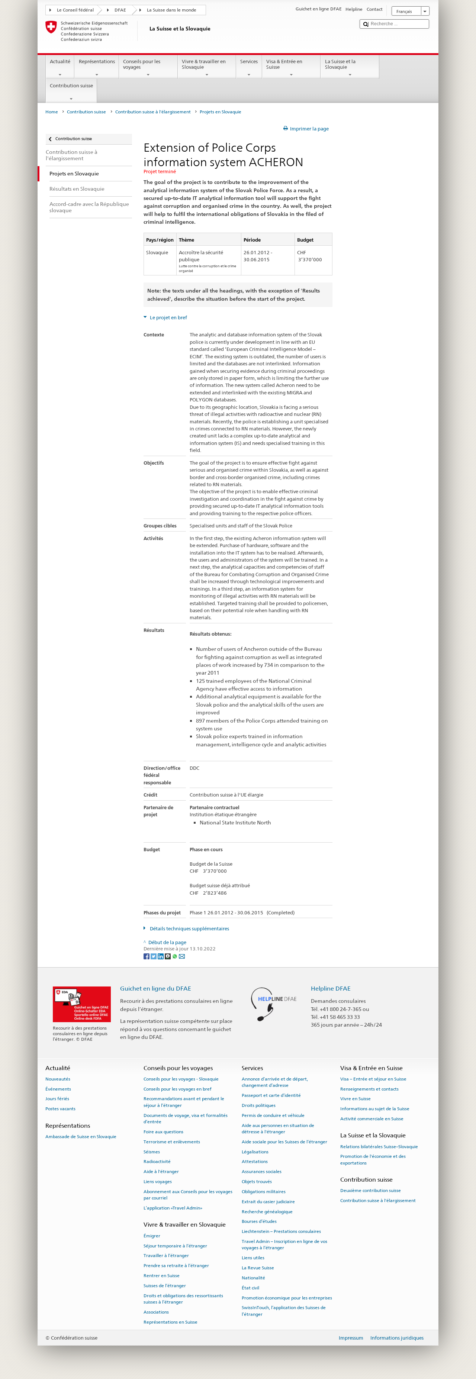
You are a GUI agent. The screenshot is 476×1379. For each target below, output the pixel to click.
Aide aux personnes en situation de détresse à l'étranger (278, 1128)
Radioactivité (157, 1161)
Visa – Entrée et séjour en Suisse (373, 1079)
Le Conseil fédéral (75, 10)
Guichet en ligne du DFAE (155, 988)
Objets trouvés (257, 1181)
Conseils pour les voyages (141, 64)
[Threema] (168, 956)
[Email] (182, 956)
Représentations (97, 61)
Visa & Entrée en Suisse (284, 64)
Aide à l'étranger (161, 1171)
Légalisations (255, 1151)
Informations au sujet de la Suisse (374, 1108)
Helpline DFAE (331, 988)
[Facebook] (147, 956)
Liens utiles (253, 1257)
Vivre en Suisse (355, 1098)
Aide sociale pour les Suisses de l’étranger (284, 1141)
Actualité (60, 61)
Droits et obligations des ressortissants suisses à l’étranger (183, 1298)
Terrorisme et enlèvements (172, 1141)
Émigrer (152, 1235)
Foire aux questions (163, 1131)
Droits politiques (259, 1105)
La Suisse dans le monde (171, 10)
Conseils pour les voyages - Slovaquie (181, 1079)
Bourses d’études (259, 1221)
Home (51, 111)
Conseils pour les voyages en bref (178, 1088)
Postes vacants (60, 1108)
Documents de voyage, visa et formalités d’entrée (186, 1118)
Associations (156, 1312)
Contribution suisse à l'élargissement (153, 111)
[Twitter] (154, 956)
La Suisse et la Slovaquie (340, 64)
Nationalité (253, 1277)
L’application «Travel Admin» (173, 1208)
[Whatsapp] (175, 956)
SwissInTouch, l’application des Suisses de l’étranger (284, 1311)
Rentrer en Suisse (162, 1275)
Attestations (255, 1161)
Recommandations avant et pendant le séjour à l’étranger (184, 1102)
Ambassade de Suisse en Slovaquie (80, 1136)
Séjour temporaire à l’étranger (175, 1245)
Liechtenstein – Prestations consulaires (281, 1231)
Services (249, 61)
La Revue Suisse (258, 1267)
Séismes (152, 1151)
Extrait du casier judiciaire (268, 1201)
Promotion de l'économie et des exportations (373, 1159)
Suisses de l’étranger (165, 1285)
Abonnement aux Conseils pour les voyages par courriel (188, 1195)
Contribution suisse (71, 85)
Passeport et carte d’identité (271, 1095)
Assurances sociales (262, 1171)
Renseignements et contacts (369, 1088)
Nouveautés (57, 1079)
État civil (250, 1288)
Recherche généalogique (267, 1211)
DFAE (120, 10)
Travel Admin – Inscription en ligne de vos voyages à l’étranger (284, 1244)
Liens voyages (158, 1181)
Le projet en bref (168, 317)
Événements (58, 1088)
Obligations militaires (264, 1191)
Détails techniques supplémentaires (189, 928)
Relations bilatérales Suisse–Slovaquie (379, 1146)
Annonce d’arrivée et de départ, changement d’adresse (275, 1082)
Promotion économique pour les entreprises (287, 1297)
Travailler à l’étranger (166, 1255)
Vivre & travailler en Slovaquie (204, 64)
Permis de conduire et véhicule (273, 1115)
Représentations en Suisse (170, 1322)
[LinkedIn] (161, 956)
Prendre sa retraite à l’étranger (176, 1265)
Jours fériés (57, 1098)
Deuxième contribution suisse (370, 1190)
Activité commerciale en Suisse (371, 1118)
